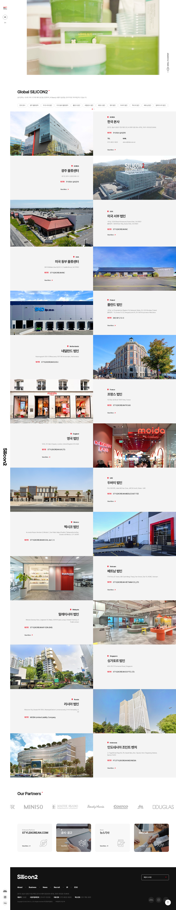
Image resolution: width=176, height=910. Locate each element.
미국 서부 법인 (47, 105)
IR (67, 887)
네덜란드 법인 (89, 105)
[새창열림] (5, 891)
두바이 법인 (123, 105)
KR (5, 17)
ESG (76, 887)
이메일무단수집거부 (60, 901)
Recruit (57, 887)
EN (5, 23)
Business (32, 887)
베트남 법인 (147, 105)
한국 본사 (22, 105)
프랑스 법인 (101, 105)
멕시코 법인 (135, 105)
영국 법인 (113, 105)
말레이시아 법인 (161, 105)
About (19, 887)
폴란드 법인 (76, 105)
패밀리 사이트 (148, 877)
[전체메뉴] (5, 8)
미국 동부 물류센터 (62, 105)
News (45, 887)
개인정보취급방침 (48, 901)
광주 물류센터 (34, 105)
